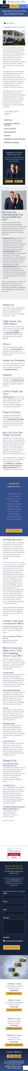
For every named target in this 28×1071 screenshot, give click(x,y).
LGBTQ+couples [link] (8, 397)
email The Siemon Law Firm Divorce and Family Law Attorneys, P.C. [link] (12, 465)
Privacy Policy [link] (17, 1068)
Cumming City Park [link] (9, 785)
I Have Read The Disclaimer (14, 941)
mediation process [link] (11, 369)
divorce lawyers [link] (16, 349)
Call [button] (10, 181)
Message (6, 918)
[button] (4, 6)
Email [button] (14, 6)
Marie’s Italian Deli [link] (8, 741)
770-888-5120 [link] (9, 463)
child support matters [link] (12, 332)
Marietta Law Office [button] (14, 1028)
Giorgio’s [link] (5, 708)
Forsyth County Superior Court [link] (12, 626)
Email (5, 909)
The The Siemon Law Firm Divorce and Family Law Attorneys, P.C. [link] (14, 1062)
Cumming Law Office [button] (14, 993)
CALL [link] (24, 6)
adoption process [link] (18, 380)
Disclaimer (6, 937)
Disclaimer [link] (8, 1066)
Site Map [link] (14, 1066)
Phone (5, 901)
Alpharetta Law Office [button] (14, 1045)
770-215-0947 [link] (15, 880)
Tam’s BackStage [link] (8, 672)
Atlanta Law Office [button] (14, 1010)
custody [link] (16, 330)
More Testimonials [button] (14, 530)
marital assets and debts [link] (16, 419)
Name (5, 893)
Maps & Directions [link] (8, 820)
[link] (14, 2)
